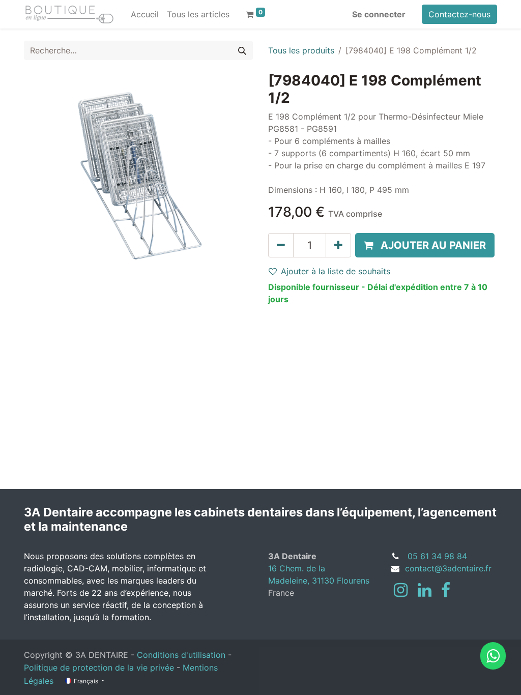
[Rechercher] (242, 50)
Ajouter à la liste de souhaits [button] (335, 271)
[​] (401, 590)
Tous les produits (301, 50)
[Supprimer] (281, 245)
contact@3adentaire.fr (448, 568)
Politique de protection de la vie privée (99, 667)
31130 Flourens (340, 580)
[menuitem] (145, 14)
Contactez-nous (459, 14)
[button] (425, 245)
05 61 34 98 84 (437, 556)
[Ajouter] (338, 245)
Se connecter (379, 14)
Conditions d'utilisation (181, 655)
